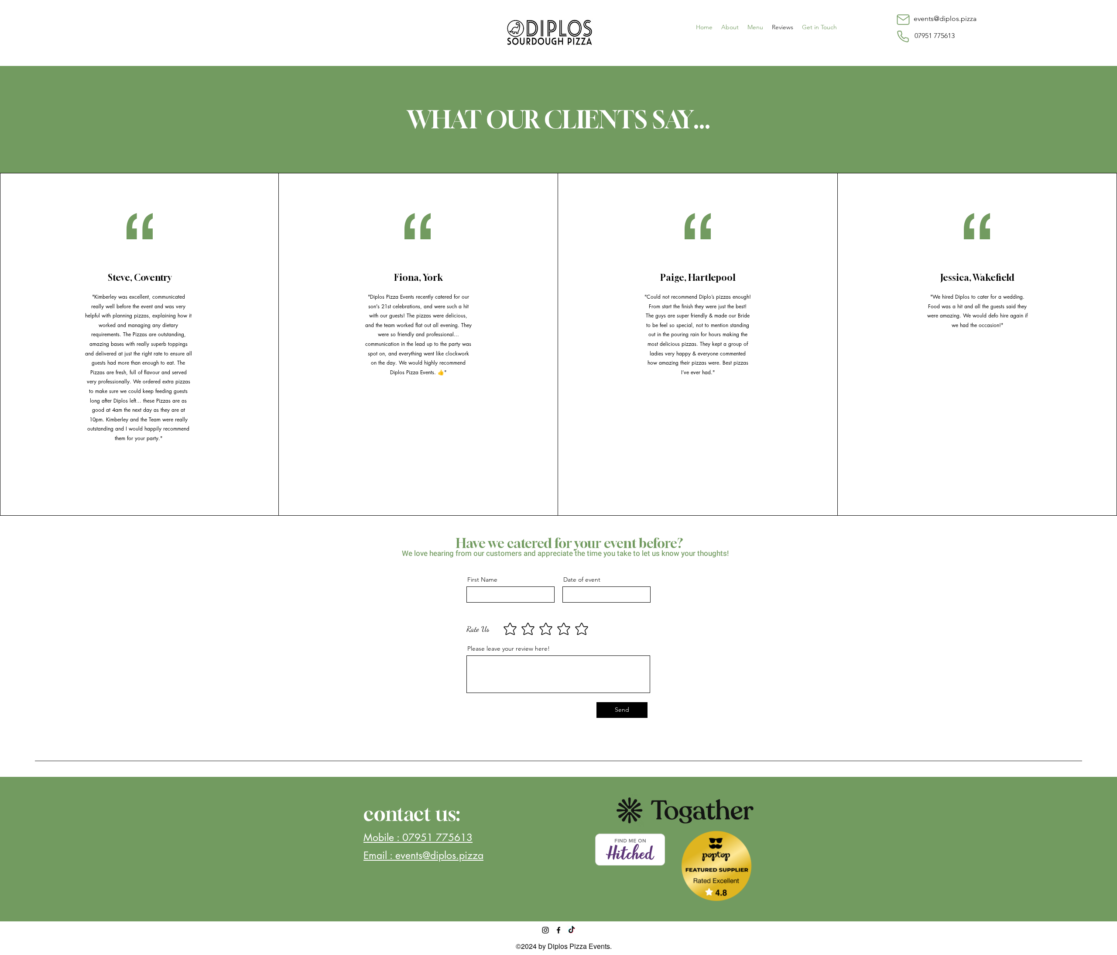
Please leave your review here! (508, 648)
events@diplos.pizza (945, 18)
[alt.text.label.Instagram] (545, 930)
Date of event (581, 579)
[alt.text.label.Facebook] (558, 930)
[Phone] (903, 36)
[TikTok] (571, 930)
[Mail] (903, 19)
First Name (482, 579)
